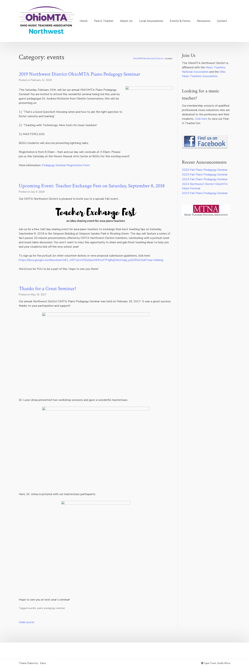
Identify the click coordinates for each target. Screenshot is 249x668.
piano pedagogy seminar (51, 608)
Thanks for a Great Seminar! (47, 288)
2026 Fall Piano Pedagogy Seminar (204, 170)
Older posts (26, 622)
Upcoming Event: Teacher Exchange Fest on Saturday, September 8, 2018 (92, 185)
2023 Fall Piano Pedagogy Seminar (204, 193)
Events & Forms (180, 21)
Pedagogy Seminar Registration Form (66, 165)
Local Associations (151, 21)
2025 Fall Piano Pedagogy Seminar (204, 175)
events (32, 608)
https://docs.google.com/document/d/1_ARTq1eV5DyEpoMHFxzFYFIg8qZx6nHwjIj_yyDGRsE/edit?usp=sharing (91, 260)
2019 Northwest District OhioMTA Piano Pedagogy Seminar (79, 74)
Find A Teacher (103, 21)
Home (83, 21)
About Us (126, 21)
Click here (201, 119)
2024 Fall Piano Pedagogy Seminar (204, 179)
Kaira (43, 663)
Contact (222, 21)
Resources (203, 21)
